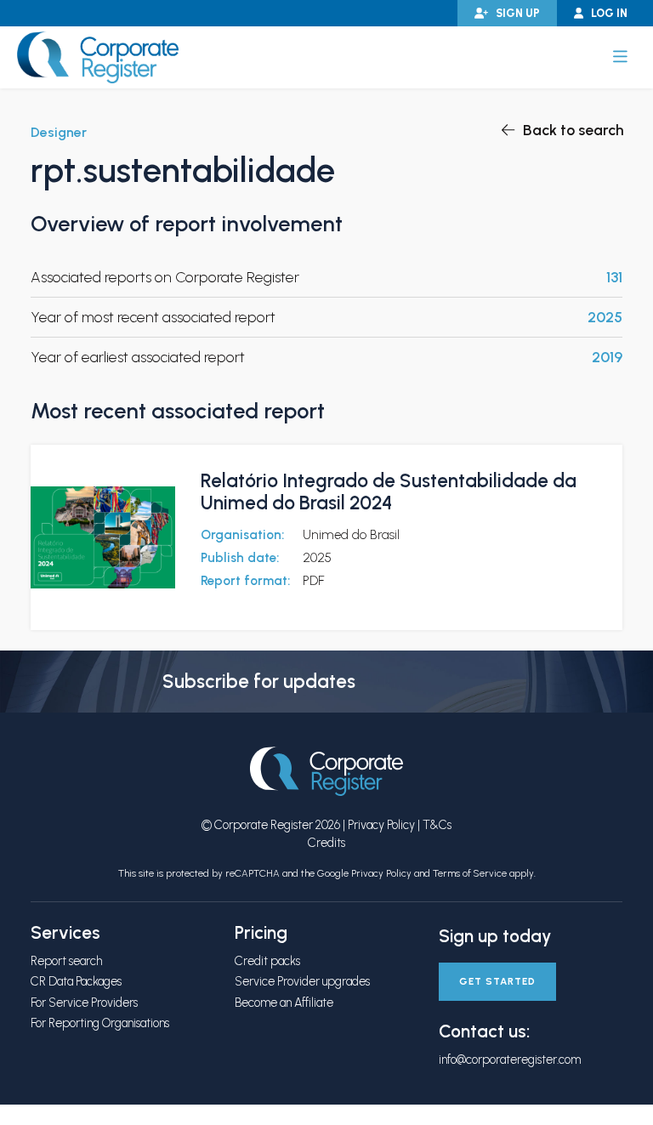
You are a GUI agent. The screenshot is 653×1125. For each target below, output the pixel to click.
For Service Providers (84, 1002)
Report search (66, 961)
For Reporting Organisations (100, 1023)
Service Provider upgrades (302, 981)
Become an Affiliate (284, 1002)
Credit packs (267, 961)
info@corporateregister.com (510, 1059)
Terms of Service (470, 873)
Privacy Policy (381, 824)
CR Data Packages (76, 981)
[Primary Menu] (620, 57)
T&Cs (437, 824)
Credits (326, 842)
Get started (497, 981)
